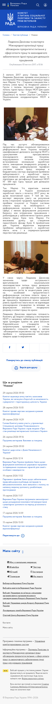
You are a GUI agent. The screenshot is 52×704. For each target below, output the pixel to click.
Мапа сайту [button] (11, 551)
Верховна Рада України (32, 27)
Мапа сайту (8, 628)
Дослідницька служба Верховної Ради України (23, 611)
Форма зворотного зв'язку (33, 679)
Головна (6, 35)
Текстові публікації (20, 35)
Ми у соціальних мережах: (23, 562)
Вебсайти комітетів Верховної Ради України (22, 588)
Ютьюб (13, 572)
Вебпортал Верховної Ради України (18, 584)
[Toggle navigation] (4, 5)
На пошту (38, 576)
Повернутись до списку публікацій (24, 360)
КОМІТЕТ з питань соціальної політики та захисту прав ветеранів (32, 17)
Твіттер (37, 567)
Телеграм (14, 576)
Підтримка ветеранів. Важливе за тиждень (22, 441)
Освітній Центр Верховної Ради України (20, 615)
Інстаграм (37, 572)
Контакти (7, 623)
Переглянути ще (11, 536)
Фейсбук (14, 567)
